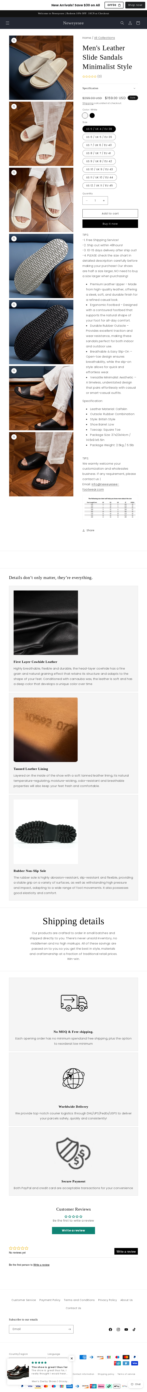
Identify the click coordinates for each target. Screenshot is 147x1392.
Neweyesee (24, 1374)
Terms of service (126, 1374)
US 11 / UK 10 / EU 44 (99, 177)
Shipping (88, 103)
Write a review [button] (73, 1230)
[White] (84, 115)
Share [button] (90, 530)
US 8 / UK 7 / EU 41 (98, 153)
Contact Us (73, 1308)
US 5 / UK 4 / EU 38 (99, 129)
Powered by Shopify (41, 1374)
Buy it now (110, 224)
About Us (126, 1300)
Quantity (87, 193)
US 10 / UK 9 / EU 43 (99, 169)
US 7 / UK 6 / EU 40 (99, 145)
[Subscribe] (69, 1329)
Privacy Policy (107, 1300)
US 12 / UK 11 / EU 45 (99, 185)
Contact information (83, 1374)
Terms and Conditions (79, 1300)
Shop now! (135, 5)
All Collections (104, 38)
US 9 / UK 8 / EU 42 (99, 161)
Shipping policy (106, 1374)
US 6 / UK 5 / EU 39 (99, 137)
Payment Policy (49, 1300)
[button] (7, 23)
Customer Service (23, 1300)
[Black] (92, 115)
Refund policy (62, 1374)
